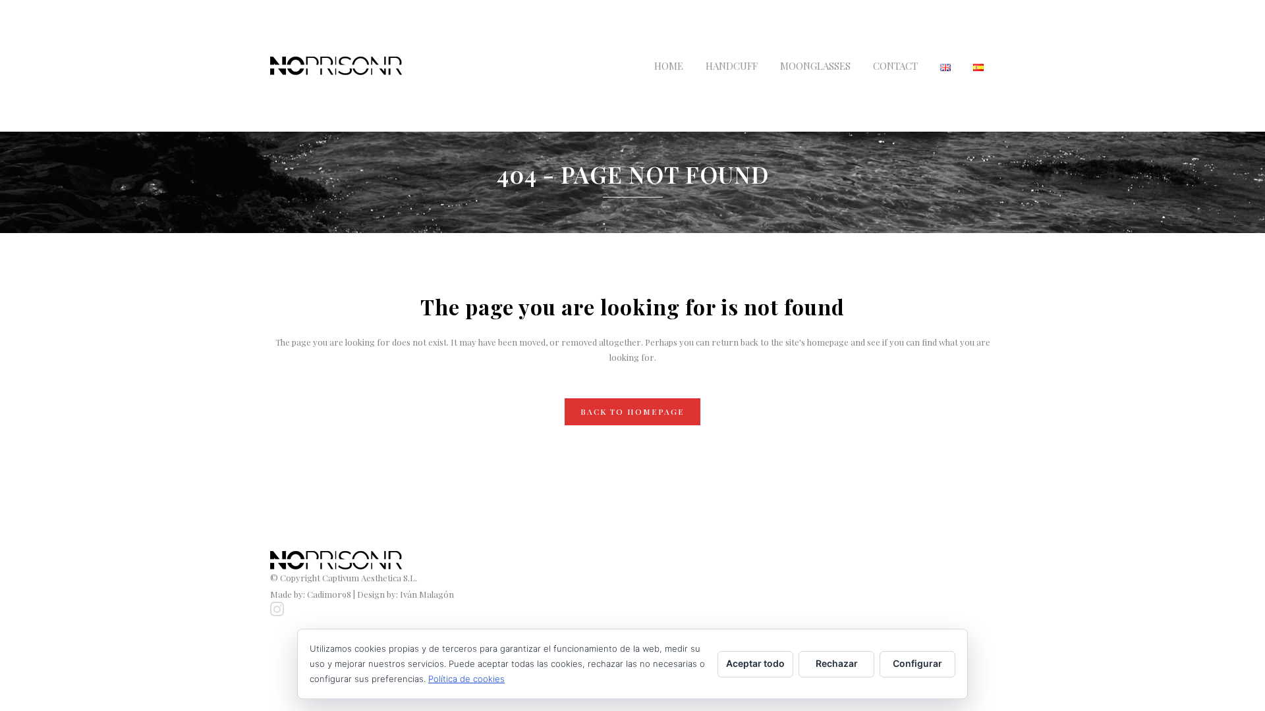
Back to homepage (632, 411)
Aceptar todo (755, 663)
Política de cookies (466, 678)
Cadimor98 (329, 594)
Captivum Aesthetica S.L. (369, 577)
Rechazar (837, 663)
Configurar (917, 663)
